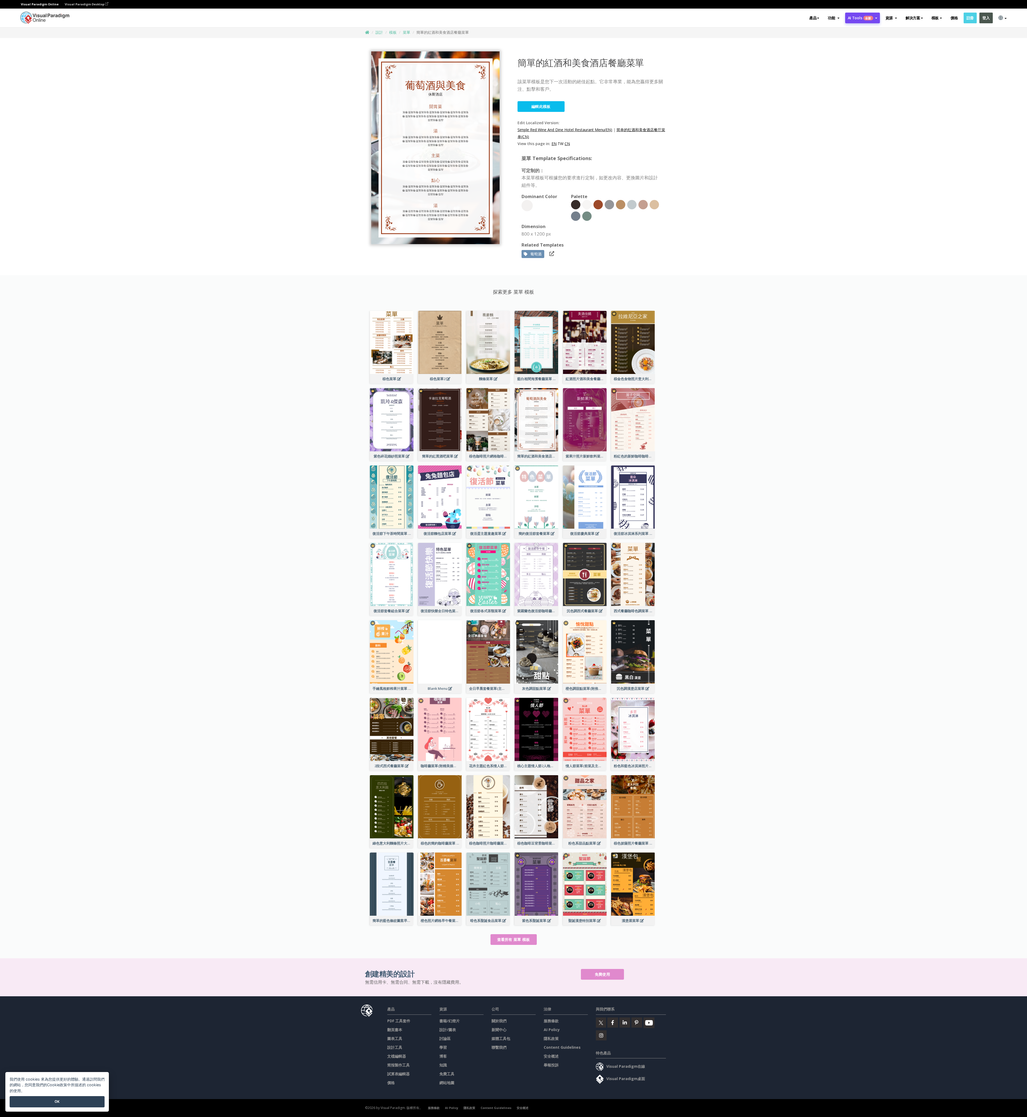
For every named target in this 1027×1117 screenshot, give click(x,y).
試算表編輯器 (398, 1073)
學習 (443, 1047)
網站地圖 (446, 1082)
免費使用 (602, 974)
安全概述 (551, 1056)
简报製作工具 (398, 1064)
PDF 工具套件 (398, 1020)
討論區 (445, 1038)
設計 (379, 32)
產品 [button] (813, 17)
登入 (986, 17)
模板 (393, 32)
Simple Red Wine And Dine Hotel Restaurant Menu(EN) (565, 129)
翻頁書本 (394, 1029)
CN (567, 143)
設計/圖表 (447, 1029)
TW (561, 143)
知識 (443, 1064)
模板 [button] (935, 17)
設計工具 (394, 1047)
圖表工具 (394, 1038)
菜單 (406, 32)
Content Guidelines (562, 1047)
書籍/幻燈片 (449, 1020)
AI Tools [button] (859, 17)
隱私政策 (551, 1038)
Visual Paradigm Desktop (85, 4)
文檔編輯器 (396, 1056)
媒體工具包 (501, 1038)
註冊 (970, 17)
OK (57, 1101)
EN (554, 143)
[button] (833, 18)
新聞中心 (499, 1029)
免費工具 (446, 1073)
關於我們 (499, 1020)
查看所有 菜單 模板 (513, 939)
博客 (443, 1056)
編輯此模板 (541, 106)
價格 (954, 17)
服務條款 (551, 1020)
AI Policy (552, 1029)
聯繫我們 (499, 1047)
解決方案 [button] (913, 17)
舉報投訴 (551, 1064)
